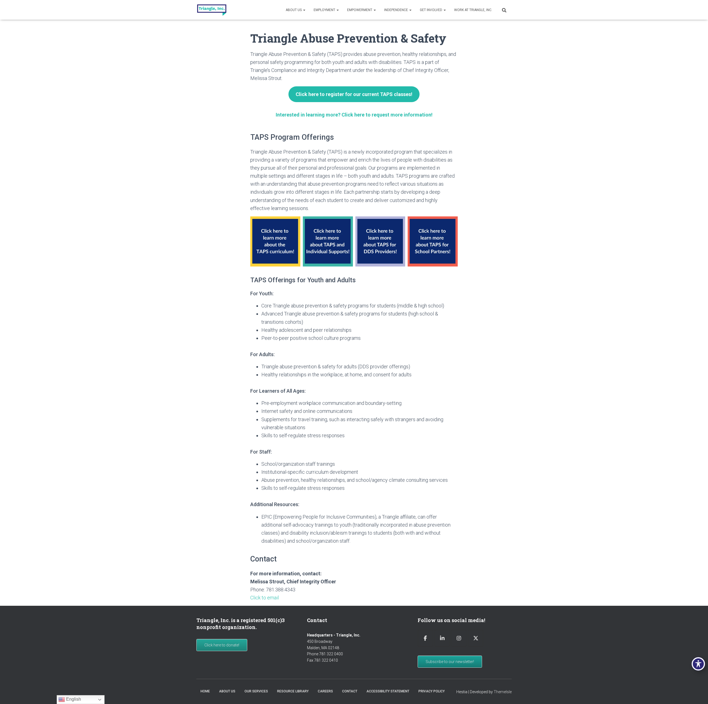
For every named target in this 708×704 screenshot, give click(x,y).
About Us (294, 10)
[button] (304, 10)
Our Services (256, 691)
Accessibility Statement (387, 691)
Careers (325, 691)
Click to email (264, 598)
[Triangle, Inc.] (211, 10)
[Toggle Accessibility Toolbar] (698, 664)
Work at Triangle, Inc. (473, 10)
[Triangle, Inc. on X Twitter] (475, 638)
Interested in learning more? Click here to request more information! (354, 115)
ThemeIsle (503, 692)
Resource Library (293, 691)
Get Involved (431, 10)
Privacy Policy (431, 691)
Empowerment (360, 10)
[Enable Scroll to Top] (697, 693)
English (73, 699)
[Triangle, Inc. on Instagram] (459, 638)
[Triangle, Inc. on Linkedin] (442, 638)
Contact (349, 691)
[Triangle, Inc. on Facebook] (425, 638)
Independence (396, 10)
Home (205, 691)
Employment (325, 10)
